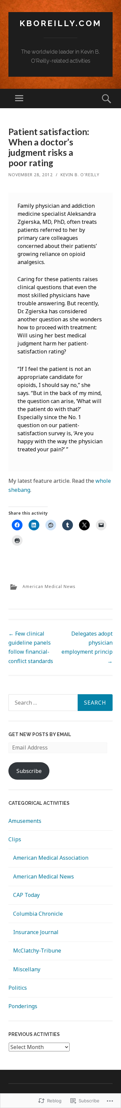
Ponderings (22, 1006)
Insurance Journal (35, 932)
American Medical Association (50, 857)
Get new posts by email (39, 734)
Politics (17, 987)
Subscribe (29, 771)
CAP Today (26, 895)
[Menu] (19, 98)
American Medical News (49, 586)
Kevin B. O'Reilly (80, 175)
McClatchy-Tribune (37, 950)
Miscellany (26, 969)
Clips (14, 839)
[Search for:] (60, 702)
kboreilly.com (60, 23)
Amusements (24, 821)
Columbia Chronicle (38, 913)
